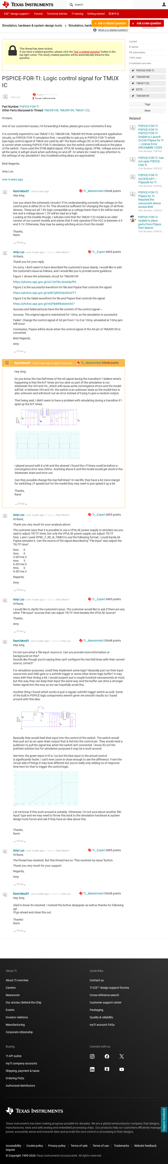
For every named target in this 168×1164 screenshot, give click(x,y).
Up (15, 243)
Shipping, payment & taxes (22, 1070)
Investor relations (17, 1017)
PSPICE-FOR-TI (145, 70)
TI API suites (14, 1056)
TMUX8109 (142, 95)
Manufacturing (15, 1024)
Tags (147, 104)
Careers (11, 987)
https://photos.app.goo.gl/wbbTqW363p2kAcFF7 (44, 292)
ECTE (139, 89)
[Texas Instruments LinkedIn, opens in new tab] (92, 1070)
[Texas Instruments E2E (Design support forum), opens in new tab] (106, 1070)
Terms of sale (79, 1145)
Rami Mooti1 (21, 191)
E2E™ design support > (17, 13)
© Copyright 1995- (21, 1155)
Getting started (95, 13)
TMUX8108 (142, 76)
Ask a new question (148, 23)
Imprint (10, 1149)
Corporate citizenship (19, 1032)
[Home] (30, 4)
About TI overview (17, 980)
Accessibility (13, 1145)
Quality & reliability (101, 1017)
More (148, 110)
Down (24, 243)
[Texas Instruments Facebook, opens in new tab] (106, 1057)
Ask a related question (112, 23)
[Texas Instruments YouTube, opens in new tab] (121, 1070)
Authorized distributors (20, 1085)
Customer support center (105, 1002)
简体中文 (114, 13)
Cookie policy (34, 1145)
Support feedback (164, 1119)
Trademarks (121, 1145)
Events (10, 1010)
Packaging (96, 1010)
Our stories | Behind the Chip (23, 1002)
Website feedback (145, 1145)
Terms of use (101, 1145)
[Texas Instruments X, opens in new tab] (121, 1057)
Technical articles (57, 13)
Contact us (97, 980)
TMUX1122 (142, 83)
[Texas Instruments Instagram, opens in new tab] (92, 1057)
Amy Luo (15, 97)
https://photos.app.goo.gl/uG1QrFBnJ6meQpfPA (44, 282)
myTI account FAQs (102, 1024)
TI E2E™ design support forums (109, 987)
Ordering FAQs (15, 1078)
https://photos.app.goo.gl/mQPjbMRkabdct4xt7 (44, 303)
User (164, 4)
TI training (77, 13)
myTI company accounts (21, 1063)
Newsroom (13, 995)
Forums (38, 13)
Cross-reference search (104, 995)
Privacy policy (57, 1145)
